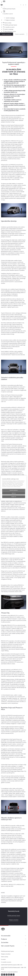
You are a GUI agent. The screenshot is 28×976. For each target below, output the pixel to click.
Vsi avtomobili (5, 935)
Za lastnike (4, 942)
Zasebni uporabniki (6, 34)
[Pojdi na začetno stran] (2, 5)
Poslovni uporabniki (19, 34)
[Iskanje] (20, 5)
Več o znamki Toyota (7, 946)
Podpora (4, 939)
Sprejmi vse (13, 496)
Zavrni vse (14, 493)
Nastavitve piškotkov (14, 490)
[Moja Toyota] (23, 5)
